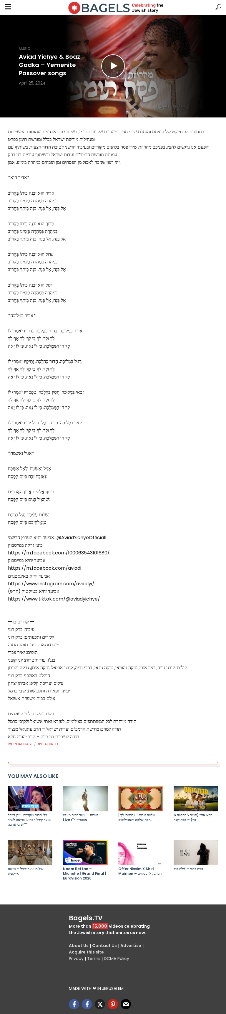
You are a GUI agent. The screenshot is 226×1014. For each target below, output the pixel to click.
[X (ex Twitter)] (100, 1004)
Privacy (76, 958)
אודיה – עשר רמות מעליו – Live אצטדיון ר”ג (82, 817)
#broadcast (20, 743)
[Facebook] (74, 1004)
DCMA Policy (116, 958)
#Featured (48, 743)
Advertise (130, 946)
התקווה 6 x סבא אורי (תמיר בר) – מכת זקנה (193, 817)
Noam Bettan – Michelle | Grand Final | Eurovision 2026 (84, 874)
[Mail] (126, 1004)
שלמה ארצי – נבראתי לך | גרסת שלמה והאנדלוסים (136, 817)
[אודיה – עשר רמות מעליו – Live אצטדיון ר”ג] (85, 798)
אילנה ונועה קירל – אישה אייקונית (26, 871)
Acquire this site (86, 952)
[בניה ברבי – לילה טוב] (196, 852)
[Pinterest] (113, 1004)
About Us (79, 946)
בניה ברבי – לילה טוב (188, 869)
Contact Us (104, 946)
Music (24, 48)
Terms (93, 958)
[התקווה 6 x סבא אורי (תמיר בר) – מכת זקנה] (196, 798)
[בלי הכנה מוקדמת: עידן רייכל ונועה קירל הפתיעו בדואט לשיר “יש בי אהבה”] (30, 798)
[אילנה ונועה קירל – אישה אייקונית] (30, 852)
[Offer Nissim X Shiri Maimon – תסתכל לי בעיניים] (140, 852)
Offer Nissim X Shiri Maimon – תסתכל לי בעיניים (140, 871)
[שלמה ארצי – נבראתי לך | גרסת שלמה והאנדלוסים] (140, 798)
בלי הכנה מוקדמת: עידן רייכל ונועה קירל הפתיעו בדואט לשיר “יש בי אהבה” (29, 820)
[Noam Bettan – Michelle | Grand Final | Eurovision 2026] (85, 852)
